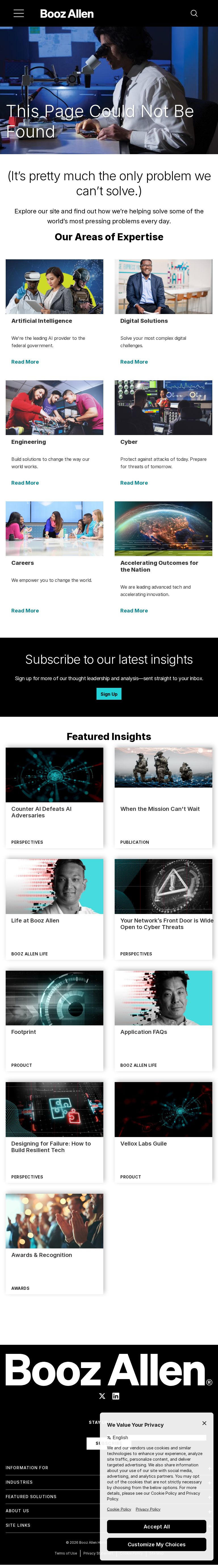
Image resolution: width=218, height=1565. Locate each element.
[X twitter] (102, 1396)
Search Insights (109, 1330)
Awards (20, 1288)
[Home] (67, 13)
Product (21, 1065)
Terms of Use (65, 1553)
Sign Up (109, 694)
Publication (134, 842)
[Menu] (19, 13)
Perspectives (27, 842)
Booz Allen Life (29, 953)
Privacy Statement (98, 1553)
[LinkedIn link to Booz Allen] (115, 1396)
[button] (194, 13)
